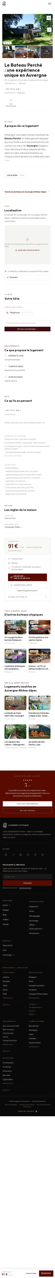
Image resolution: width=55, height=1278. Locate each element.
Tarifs (31, 911)
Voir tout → (7, 1005)
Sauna (5, 1037)
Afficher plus (8, 998)
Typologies (8, 972)
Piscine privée (8, 1033)
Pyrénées (32, 1038)
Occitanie (32, 990)
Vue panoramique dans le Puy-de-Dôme (20, 491)
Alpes (31, 1034)
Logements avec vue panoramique (18, 484)
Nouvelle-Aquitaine (36, 985)
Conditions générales (26, 1104)
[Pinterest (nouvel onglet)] (42, 855)
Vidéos (5, 919)
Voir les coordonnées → (27, 329)
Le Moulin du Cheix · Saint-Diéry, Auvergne (20, 439)
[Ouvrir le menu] (50, 4)
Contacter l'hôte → (13, 527)
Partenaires (34, 933)
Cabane (6, 977)
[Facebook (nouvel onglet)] (35, 855)
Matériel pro (27, 1106)
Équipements (9, 1021)
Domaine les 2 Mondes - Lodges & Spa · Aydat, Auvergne (25, 443)
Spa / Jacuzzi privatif (11, 1026)
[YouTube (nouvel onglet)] (28, 855)
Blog (4, 914)
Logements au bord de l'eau (15, 481)
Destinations (35, 972)
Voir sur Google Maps (29, 250)
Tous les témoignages (27, 804)
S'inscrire (27, 883)
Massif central (34, 1043)
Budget (6, 910)
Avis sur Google (27, 810)
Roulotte (6, 981)
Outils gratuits (36, 929)
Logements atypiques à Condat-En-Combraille (22, 478)
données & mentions (25, 888)
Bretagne (32, 977)
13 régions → (33, 1004)
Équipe (5, 924)
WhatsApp (7, 955)
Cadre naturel (36, 1021)
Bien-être (6, 1075)
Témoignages (34, 916)
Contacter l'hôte (23, 585)
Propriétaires (36, 902)
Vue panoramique (10, 1040)
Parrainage (33, 920)
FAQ (4, 950)
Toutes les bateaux (11, 468)
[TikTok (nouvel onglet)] (13, 855)
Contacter (31, 1273)
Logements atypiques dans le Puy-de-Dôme (21, 471)
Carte (5, 905)
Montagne (33, 1030)
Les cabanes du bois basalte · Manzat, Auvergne (22, 452)
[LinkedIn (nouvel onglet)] (20, 855)
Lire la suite (15, 175)
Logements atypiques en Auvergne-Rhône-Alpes (23, 475)
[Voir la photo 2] (8, 52)
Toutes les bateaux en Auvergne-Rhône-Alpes (25, 192)
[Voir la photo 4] (34, 52)
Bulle (5, 994)
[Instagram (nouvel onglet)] (6, 855)
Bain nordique (8, 1029)
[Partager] (49, 18)
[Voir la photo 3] (21, 52)
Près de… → (33, 1014)
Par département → (36, 1007)
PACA (31, 981)
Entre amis (7, 1071)
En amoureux (8, 1062)
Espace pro (33, 906)
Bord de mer (33, 1026)
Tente (5, 985)
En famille (7, 1067)
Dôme (5, 990)
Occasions (8, 1058)
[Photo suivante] (49, 30)
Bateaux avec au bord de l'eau (16, 494)
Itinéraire (14, 277)
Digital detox (8, 1079)
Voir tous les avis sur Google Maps (23, 423)
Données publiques (43, 1104)
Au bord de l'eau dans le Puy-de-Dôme (19, 488)
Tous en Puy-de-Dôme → (14, 456)
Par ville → (32, 1011)
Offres (32, 925)
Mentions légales (11, 1104)
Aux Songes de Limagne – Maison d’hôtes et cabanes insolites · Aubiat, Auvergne (27, 447)
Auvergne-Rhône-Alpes (38, 994)
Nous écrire (7, 945)
